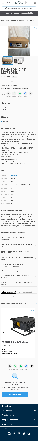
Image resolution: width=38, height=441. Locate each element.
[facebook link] (14, 433)
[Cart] (34, 3)
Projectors (21, 20)
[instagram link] (19, 433)
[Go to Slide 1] (7, 60)
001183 (13, 22)
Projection (13, 20)
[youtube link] (28, 433)
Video (7, 20)
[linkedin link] (9, 433)
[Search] (4, 8)
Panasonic (14, 175)
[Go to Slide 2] (19, 60)
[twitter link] (23, 433)
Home (2, 20)
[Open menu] (3, 3)
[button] (19, 41)
